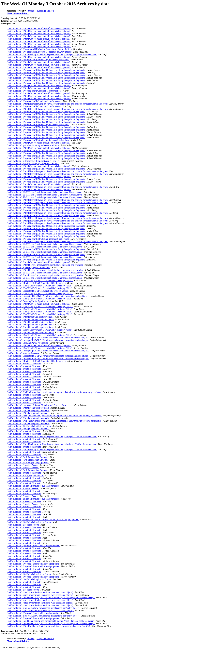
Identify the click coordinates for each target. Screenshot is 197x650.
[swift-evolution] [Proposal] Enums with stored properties (33, 545)
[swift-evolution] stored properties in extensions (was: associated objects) (40, 592)
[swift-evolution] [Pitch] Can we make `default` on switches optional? (39, 28)
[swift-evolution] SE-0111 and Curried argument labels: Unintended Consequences (45, 192)
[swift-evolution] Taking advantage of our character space (33, 486)
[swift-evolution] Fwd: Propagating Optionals (28, 457)
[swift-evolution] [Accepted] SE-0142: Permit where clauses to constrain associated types (48, 296)
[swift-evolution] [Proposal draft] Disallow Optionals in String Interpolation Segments (46, 70)
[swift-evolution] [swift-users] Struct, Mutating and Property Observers (39, 405)
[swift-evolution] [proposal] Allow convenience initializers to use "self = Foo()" (43, 608)
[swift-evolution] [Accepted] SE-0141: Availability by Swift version (38, 291)
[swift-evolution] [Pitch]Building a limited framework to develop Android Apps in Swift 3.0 (49, 626)
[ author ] (49, 11)
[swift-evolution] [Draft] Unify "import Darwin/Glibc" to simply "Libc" (40, 280)
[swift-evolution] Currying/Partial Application (28, 301)
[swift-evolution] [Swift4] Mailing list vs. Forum (29, 426)
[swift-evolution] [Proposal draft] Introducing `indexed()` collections (38, 59)
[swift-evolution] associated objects (23, 353)
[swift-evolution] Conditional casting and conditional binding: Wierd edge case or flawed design (51, 597)
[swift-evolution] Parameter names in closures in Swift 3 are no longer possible (43, 519)
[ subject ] (40, 11)
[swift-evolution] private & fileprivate (24, 363)
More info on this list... (18, 13)
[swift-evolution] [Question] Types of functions (28, 267)
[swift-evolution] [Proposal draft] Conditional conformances (34, 91)
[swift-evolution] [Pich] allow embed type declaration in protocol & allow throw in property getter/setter (54, 392)
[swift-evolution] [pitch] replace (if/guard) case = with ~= (33, 145)
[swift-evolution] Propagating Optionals (25, 475)
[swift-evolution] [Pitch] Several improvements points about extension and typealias (45, 265)
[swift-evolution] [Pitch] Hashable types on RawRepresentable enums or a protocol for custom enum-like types (57, 104)
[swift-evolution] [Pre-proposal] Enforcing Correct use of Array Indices (39, 49)
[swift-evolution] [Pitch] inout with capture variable (30, 317)
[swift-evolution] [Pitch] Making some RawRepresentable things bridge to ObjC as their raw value (52, 54)
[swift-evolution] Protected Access (23, 465)
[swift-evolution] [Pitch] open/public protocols (28, 408)
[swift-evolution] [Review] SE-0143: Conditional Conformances (36, 283)
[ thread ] (31, 11)
